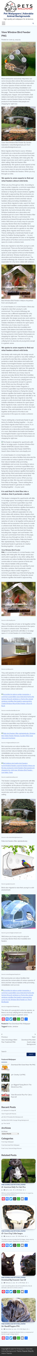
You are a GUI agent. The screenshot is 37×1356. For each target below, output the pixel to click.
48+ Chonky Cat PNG (18, 1075)
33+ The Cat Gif (5, 1123)
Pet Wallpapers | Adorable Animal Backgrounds (18, 15)
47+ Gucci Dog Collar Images (12, 1234)
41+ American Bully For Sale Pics (13, 1187)
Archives (4, 1131)
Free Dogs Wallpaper (7, 1142)
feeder (9, 1026)
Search (3, 1051)
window (15, 1026)
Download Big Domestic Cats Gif (13, 1280)
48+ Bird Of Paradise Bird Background (12, 1117)
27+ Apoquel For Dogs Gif (8, 1110)
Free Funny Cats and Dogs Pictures (11, 1148)
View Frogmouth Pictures (8, 1113)
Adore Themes (6, 1353)
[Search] (33, 23)
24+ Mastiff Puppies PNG (10, 1326)
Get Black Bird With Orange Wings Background (15, 1120)
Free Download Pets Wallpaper (19, 1024)
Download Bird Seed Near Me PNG (23, 1065)
